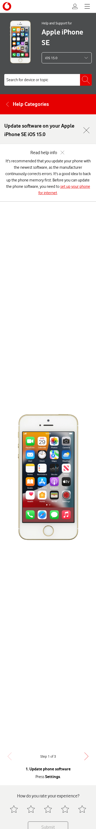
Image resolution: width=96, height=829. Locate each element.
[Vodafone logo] (7, 6)
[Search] (86, 80)
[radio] (14, 809)
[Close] (86, 130)
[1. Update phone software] (48, 477)
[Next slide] (86, 756)
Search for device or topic (27, 79)
